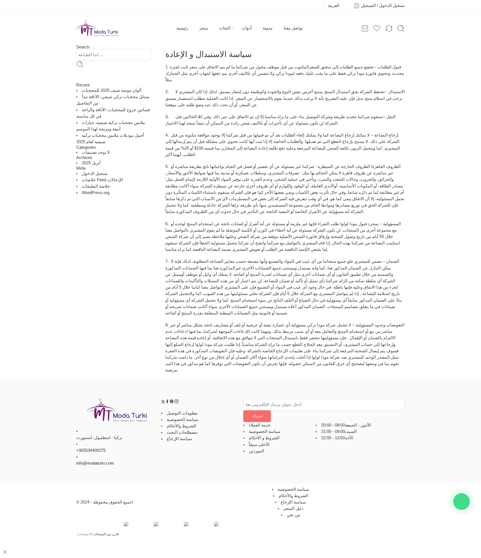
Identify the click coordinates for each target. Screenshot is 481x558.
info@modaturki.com (95, 463)
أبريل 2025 (91, 163)
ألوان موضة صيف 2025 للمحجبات (111, 90)
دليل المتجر (293, 508)
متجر (203, 28)
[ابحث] (401, 28)
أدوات (247, 28)
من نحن (293, 515)
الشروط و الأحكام (264, 438)
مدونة (268, 28)
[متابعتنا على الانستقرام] (176, 402)
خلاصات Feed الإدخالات (102, 180)
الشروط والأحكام (181, 425)
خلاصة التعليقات (96, 186)
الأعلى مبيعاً (259, 444)
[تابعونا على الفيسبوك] (167, 402)
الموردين (256, 450)
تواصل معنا (293, 28)
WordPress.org (95, 192)
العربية (333, 5)
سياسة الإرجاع (179, 439)
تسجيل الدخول (94, 173)
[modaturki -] (97, 28)
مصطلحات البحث (182, 432)
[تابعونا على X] (163, 402)
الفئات (224, 28)
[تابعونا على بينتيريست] (172, 402)
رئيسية (182, 28)
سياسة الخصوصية (182, 419)
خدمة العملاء (260, 425)
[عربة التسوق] (365, 28)
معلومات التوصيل (182, 413)
